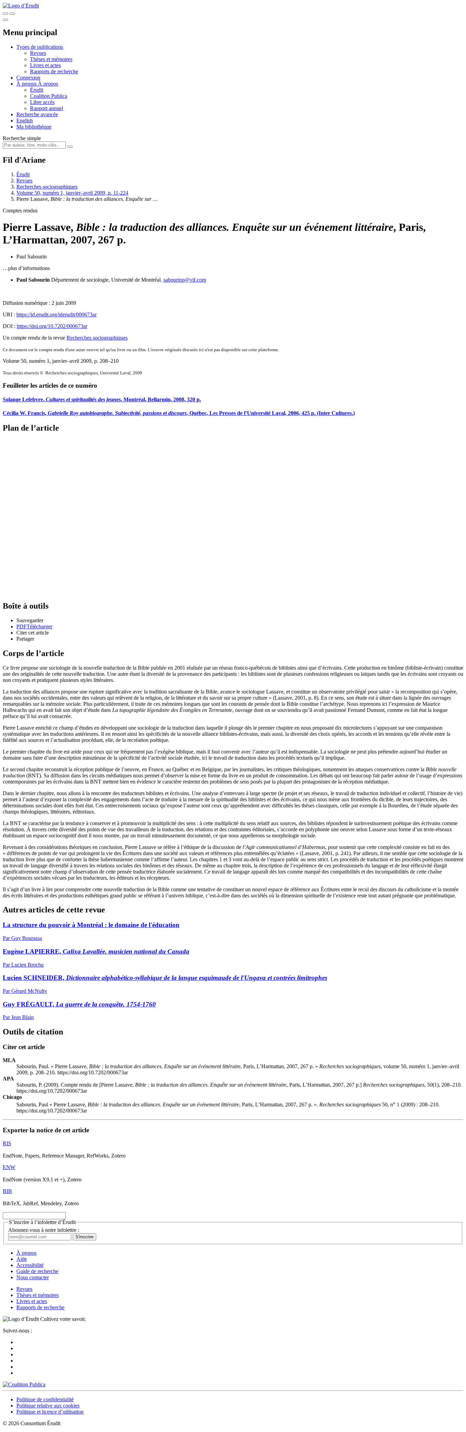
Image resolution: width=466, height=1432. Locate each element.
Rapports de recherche (54, 71)
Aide (21, 1259)
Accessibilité (30, 1265)
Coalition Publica (48, 96)
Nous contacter (32, 1277)
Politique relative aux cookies (47, 1405)
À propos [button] (27, 84)
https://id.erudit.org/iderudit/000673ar (56, 314)
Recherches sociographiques (46, 187)
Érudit (36, 90)
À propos (48, 84)
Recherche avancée (37, 114)
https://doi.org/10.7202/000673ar (52, 326)
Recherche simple (22, 138)
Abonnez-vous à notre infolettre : (43, 1230)
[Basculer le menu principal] (5, 20)
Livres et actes (45, 65)
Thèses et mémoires (51, 59)
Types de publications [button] (39, 47)
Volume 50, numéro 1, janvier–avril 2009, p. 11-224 (72, 193)
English (24, 120)
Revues (38, 53)
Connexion (28, 77)
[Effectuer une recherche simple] (5, 14)
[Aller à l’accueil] (21, 6)
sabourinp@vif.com (184, 280)
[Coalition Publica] (24, 1384)
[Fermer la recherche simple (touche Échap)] (12, 14)
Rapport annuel (46, 108)
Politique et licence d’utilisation (50, 1412)
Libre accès (42, 102)
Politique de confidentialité (45, 1399)
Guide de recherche (37, 1271)
